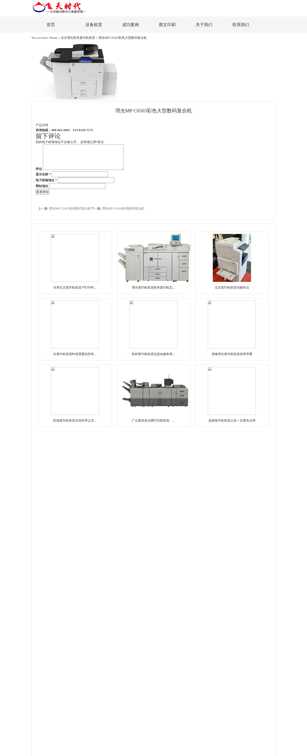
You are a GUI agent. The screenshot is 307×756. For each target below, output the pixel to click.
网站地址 (42, 186)
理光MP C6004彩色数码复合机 (123, 208)
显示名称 (43, 174)
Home (53, 37)
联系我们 (240, 24)
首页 (51, 24)
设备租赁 (93, 24)
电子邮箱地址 (46, 180)
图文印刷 (167, 24)
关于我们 (204, 24)
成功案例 (130, 24)
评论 (39, 169)
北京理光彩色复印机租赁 (78, 37)
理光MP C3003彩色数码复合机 (70, 208)
